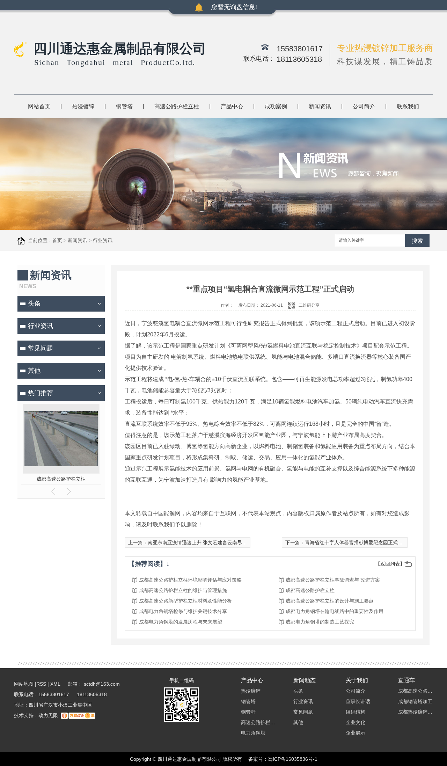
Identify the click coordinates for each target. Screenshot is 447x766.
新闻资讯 (320, 106)
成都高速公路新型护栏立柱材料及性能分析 (185, 601)
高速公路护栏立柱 (176, 106)
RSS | (42, 684)
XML (55, 684)
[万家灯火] (78, 715)
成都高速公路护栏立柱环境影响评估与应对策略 (190, 580)
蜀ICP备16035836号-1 (292, 759)
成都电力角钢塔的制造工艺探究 (320, 622)
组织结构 (355, 712)
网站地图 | (25, 684)
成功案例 (276, 106)
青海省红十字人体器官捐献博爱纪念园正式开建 (356, 542)
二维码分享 (309, 305)
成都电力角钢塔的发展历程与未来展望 (180, 622)
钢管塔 (124, 106)
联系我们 (408, 106)
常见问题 (40, 348)
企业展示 (355, 733)
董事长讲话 (358, 701)
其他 (34, 370)
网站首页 (39, 106)
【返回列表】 (390, 564)
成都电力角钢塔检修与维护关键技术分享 (183, 611)
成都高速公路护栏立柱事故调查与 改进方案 (333, 580)
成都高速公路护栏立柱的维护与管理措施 (183, 590)
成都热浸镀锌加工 (415, 712)
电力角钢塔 (253, 733)
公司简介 (364, 106)
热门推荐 (40, 392)
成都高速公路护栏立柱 (61, 479)
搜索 (417, 241)
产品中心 (232, 106)
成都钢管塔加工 (415, 701)
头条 (34, 303)
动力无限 (48, 715)
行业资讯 (102, 240)
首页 (57, 240)
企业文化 (355, 722)
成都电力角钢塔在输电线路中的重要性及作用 (334, 611)
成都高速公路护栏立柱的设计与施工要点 (330, 601)
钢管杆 (248, 712)
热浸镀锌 (83, 106)
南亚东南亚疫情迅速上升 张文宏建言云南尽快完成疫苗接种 (212, 542)
